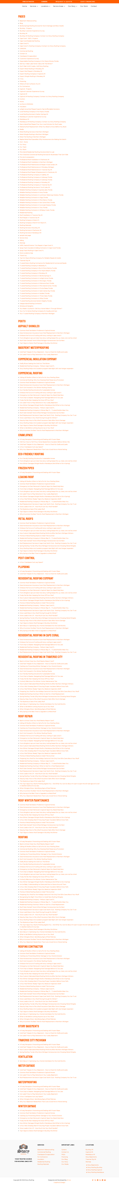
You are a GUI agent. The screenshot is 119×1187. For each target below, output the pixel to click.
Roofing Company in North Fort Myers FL (33, 223)
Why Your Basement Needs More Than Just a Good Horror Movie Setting (43, 449)
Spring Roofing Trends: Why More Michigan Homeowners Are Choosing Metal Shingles (48, 546)
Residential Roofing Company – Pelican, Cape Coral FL (37, 366)
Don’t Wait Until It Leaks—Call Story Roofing (34, 66)
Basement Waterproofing (28, 21)
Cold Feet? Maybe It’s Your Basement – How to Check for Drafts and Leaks (44, 352)
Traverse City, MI (25, 260)
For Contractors (25, 86)
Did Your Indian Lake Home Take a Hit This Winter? (36, 64)
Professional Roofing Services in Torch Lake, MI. (35, 187)
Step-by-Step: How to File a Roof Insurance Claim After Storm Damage (42, 420)
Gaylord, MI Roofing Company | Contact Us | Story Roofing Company (42, 96)
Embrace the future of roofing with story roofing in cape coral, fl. (40, 335)
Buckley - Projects (26, 28)
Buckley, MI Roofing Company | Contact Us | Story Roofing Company (42, 36)
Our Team (23, 147)
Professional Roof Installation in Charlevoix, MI (34, 159)
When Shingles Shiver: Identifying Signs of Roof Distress (38, 709)
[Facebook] (93, 1180)
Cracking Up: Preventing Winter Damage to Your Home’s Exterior (41, 666)
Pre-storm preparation (27, 157)
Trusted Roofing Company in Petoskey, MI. (33, 273)
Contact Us (23, 53)
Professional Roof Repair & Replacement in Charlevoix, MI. (38, 172)
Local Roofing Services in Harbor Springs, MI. (34, 114)
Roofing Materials (25, 225)
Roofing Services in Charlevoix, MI (30, 230)
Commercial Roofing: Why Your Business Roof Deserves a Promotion (42, 380)
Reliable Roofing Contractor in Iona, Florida (34, 192)
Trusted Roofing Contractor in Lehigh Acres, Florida (36, 278)
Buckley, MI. (89, 1149)
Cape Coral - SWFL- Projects (29, 38)
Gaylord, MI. (89, 1152)
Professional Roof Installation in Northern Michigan (36, 162)
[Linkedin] (97, 1180)
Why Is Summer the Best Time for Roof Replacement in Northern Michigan (44, 430)
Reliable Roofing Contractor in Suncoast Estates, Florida (38, 205)
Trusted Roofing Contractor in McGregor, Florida (35, 281)
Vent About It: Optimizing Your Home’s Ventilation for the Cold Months (42, 625)
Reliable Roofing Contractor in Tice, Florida (33, 207)
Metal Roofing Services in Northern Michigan (34, 132)
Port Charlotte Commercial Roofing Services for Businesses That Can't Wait (44, 154)
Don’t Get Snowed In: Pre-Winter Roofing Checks (36, 387)
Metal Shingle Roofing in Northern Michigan (34, 134)
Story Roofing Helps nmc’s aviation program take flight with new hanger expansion (46, 368)
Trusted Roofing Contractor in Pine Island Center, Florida (38, 286)
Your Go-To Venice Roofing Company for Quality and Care (38, 311)
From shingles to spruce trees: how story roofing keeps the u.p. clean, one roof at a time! (48, 338)
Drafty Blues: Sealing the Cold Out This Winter (35, 363)
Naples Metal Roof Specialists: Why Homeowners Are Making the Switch (43, 139)
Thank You (23, 255)
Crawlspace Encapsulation (28, 56)
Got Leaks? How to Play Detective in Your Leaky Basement (39, 354)
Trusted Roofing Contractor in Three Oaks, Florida (36, 296)
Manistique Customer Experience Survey (33, 117)
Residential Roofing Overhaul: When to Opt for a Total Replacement (42, 694)
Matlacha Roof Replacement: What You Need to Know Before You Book (43, 127)
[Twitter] (95, 1180)
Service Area (24, 238)
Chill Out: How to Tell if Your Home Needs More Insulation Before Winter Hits (45, 442)
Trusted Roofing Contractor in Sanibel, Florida (34, 293)
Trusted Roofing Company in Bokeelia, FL (33, 265)
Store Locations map (26, 253)
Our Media (65, 1164)
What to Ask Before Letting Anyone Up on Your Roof (37, 428)
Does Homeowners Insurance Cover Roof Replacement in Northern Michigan (45, 333)
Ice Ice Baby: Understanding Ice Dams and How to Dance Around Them (43, 884)
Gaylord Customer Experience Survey (32, 91)
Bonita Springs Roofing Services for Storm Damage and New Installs (42, 26)
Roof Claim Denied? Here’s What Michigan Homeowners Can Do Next (42, 340)
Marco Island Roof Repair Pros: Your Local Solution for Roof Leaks (41, 124)
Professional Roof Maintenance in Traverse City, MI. (36, 170)
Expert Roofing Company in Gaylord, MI (32, 74)
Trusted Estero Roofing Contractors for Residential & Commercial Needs (43, 263)
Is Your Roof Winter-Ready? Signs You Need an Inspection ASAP (40, 499)
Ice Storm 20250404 (26, 104)
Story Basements (91, 1157)
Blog (21, 23)
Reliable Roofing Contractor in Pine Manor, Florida (36, 200)
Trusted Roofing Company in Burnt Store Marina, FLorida (38, 268)
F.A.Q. (21, 79)
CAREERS (23, 48)
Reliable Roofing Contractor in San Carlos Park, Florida (37, 202)
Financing (23, 81)
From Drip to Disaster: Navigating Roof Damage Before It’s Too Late (41, 397)
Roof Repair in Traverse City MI (29, 217)
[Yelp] (100, 1180)
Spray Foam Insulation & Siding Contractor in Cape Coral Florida (40, 248)
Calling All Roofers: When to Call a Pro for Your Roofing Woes (39, 377)
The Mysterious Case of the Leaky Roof (32, 509)
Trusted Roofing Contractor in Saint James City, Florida (37, 291)
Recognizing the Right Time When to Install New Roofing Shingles (41, 897)
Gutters (22, 99)
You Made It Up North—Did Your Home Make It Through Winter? (41, 308)
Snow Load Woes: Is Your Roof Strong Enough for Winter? (38, 418)
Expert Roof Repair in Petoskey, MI (31, 71)
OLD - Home (24, 142)
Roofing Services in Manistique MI (30, 233)
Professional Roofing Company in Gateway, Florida (36, 177)
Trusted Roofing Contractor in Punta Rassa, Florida (36, 288)
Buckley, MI (23, 33)
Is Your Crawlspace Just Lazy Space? (31, 447)
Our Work (23, 149)
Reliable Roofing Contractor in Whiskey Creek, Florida (37, 210)
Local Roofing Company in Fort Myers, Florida (34, 111)
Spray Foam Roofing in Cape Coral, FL (32, 250)
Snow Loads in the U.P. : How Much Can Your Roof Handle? (39, 506)
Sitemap (22, 243)
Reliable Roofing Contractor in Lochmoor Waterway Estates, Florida (41, 195)
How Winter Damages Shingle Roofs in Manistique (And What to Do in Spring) (45, 405)
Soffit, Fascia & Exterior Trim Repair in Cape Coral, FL (36, 245)
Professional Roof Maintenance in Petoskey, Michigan (37, 167)
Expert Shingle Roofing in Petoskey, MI (32, 76)
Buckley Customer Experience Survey (32, 31)
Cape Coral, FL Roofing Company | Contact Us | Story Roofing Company (43, 46)
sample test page (25, 235)
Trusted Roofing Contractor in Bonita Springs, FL (35, 276)
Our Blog (65, 1159)
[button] (44, 1)
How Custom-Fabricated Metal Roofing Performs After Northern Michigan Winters (47, 533)
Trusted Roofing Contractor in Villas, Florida (34, 298)
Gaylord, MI (23, 94)
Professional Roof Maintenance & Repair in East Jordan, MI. (38, 164)
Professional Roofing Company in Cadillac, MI (34, 175)
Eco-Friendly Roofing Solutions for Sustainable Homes (37, 390)
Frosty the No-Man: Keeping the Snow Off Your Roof (37, 400)
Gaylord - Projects (25, 89)
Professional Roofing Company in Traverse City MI (36, 185)
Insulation (23, 106)
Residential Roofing (26, 212)
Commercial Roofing (26, 51)
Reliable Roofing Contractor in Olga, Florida (34, 197)
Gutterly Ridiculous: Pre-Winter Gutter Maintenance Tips (38, 681)
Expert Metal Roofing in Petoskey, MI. (32, 69)
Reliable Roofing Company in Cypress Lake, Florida (36, 190)
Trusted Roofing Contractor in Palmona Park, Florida (37, 283)
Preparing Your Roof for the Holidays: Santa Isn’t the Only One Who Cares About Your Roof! (49, 691)
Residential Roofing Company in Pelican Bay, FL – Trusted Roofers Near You (44, 410)
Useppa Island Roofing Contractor (31, 303)
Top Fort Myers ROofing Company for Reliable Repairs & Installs (40, 258)
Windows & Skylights (26, 306)
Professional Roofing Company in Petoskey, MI (35, 182)
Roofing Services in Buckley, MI (30, 228)
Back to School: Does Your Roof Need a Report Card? (37, 661)
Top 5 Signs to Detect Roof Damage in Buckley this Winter (38, 343)
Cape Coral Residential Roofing (30, 41)
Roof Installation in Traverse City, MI (31, 215)
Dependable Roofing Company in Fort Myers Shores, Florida (39, 61)
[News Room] (105, 1180)
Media (22, 129)
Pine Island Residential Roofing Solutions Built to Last (37, 152)
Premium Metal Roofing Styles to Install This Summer (37, 536)
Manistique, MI (24, 119)
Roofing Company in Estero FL (29, 220)
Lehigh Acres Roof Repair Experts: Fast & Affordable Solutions (40, 109)
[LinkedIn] (102, 1180)
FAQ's (63, 1154)
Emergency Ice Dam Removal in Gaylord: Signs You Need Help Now (42, 395)
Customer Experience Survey (29, 58)
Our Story (23, 144)
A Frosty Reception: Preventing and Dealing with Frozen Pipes (40, 439)
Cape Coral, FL (24, 43)
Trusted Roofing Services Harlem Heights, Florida (36, 301)
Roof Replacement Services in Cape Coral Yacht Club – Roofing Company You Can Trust (48, 415)
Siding (22, 240)
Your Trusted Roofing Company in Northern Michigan (37, 313)
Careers (64, 1149)
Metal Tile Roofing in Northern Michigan (33, 137)
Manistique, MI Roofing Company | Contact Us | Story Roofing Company (43, 122)
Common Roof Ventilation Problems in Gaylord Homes (37, 330)
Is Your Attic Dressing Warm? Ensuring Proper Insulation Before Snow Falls (44, 686)
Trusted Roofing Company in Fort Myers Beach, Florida (37, 270)
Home (22, 101)
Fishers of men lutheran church (30, 84)
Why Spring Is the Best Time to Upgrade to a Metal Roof (38, 553)
